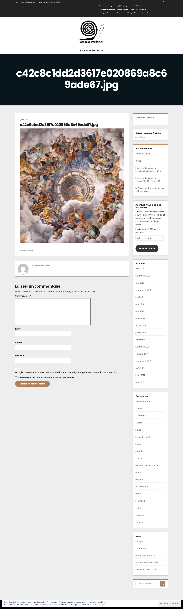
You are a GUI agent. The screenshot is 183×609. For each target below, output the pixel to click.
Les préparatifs (142, 486)
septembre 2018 (143, 290)
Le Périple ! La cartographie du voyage (113, 9)
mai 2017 (139, 382)
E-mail (19, 342)
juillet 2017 (140, 375)
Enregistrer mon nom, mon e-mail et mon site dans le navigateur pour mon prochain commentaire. (66, 372)
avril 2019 (139, 283)
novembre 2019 (142, 275)
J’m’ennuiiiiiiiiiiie (142, 153)
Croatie (139, 161)
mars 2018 (140, 318)
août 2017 (140, 368)
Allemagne (140, 415)
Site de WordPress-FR (145, 569)
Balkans (139, 430)
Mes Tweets (141, 137)
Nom (18, 329)
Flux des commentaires (146, 562)
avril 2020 (140, 268)
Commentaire (23, 296)
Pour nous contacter (139, 9)
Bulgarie (139, 451)
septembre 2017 (143, 361)
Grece (138, 472)
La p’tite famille (140, 6)
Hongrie (139, 479)
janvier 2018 (140, 332)
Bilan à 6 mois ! (142, 437)
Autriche (139, 422)
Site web (19, 355)
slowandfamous (26, 250)
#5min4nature (142, 401)
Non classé (140, 493)
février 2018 (140, 325)
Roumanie (140, 501)
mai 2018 (139, 304)
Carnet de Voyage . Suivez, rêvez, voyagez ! (115, 6)
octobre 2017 (141, 354)
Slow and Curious (144, 117)
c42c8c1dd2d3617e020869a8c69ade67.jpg (59, 124)
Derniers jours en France (147, 465)
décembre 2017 (142, 339)
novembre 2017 (142, 346)
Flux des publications (145, 555)
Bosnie (138, 444)
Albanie (138, 408)
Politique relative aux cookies (93, 604)
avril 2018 (139, 311)
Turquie (139, 522)
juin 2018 (139, 297)
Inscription (140, 541)
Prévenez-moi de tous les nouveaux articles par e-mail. (45, 377)
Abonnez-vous (147, 248)
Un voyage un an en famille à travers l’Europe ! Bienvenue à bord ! (123, 13)
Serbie (138, 508)
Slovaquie (140, 515)
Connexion (140, 548)
